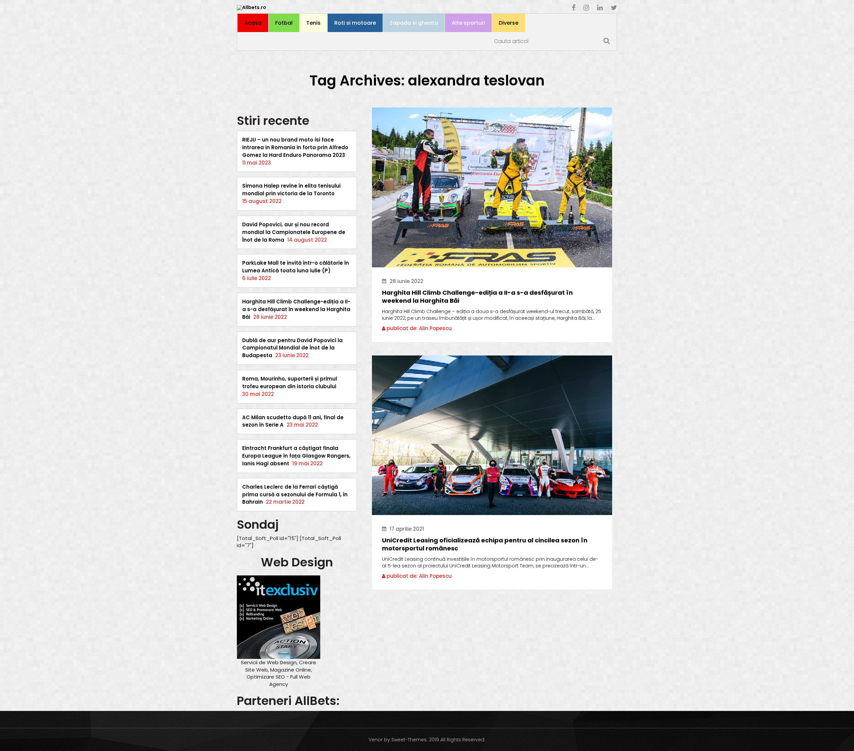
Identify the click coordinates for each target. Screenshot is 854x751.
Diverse (508, 23)
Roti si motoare (355, 23)
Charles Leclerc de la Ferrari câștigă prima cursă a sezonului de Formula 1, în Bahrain (295, 494)
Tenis (313, 23)
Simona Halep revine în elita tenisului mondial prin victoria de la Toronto (291, 189)
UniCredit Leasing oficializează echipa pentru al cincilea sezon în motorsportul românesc (484, 544)
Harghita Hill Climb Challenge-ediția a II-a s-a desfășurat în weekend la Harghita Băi (296, 309)
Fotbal (284, 23)
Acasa (253, 23)
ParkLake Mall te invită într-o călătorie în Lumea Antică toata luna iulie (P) (295, 266)
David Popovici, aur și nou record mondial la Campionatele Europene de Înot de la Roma (293, 232)
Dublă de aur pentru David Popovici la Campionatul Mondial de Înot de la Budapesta (292, 348)
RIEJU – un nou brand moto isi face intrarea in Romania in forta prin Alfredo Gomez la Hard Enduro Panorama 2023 (295, 147)
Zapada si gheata (414, 23)
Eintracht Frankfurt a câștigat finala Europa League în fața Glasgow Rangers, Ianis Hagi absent (296, 456)
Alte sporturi (468, 23)
